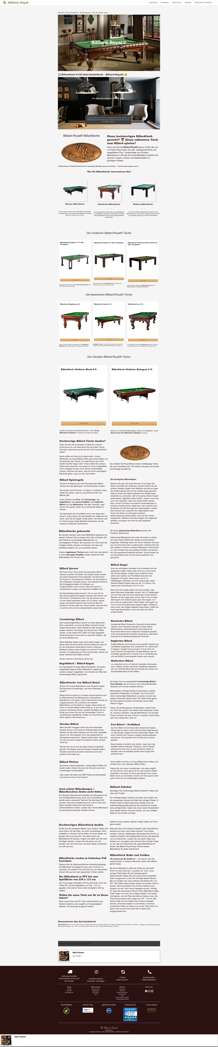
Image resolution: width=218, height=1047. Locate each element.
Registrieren (95, 991)
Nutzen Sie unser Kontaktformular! (75, 943)
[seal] (130, 1014)
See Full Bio (77, 956)
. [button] (138, 166)
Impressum (122, 989)
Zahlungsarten (69, 992)
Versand (69, 991)
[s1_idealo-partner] (109, 1011)
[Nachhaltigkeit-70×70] (66, 1011)
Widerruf (122, 991)
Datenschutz (122, 994)
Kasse (95, 994)
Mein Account (96, 989)
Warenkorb (96, 992)
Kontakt (69, 989)
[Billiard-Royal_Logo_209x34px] (109, 1027)
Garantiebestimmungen (122, 997)
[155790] (87, 1010)
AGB (122, 996)
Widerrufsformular (122, 992)
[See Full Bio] (82, 956)
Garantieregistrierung (122, 999)
